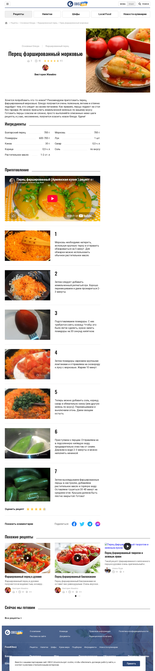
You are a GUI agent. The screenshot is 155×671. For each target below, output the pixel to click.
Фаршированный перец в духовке (23, 576)
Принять (131, 663)
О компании (35, 631)
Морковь (60, 132)
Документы (64, 636)
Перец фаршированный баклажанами (75, 576)
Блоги (8, 656)
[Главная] (6, 23)
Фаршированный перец (47, 23)
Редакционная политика (100, 636)
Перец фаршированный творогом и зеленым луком (124, 554)
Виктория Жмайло (20, 588)
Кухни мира (64, 647)
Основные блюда (27, 23)
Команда (63, 631)
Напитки (47, 14)
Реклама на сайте (38, 636)
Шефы (76, 14)
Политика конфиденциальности (133, 631)
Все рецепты (12, 618)
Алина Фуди (117, 568)
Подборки (77, 647)
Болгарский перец (15, 132)
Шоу (7, 663)
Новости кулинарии (135, 14)
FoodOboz (11, 647)
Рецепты (18, 14)
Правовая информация (99, 631)
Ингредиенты (90, 647)
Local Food (105, 14)
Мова (122, 4)
